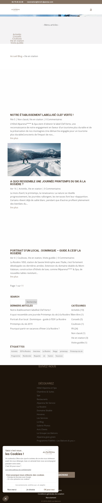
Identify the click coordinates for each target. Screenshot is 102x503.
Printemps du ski (76, 351)
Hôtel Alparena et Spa (47, 388)
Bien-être (75, 314)
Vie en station (17, 40)
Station (50, 356)
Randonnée (27, 356)
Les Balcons (56, 501)
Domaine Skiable (44, 410)
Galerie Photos (43, 425)
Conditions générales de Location (51, 494)
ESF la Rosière (25, 351)
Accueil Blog (16, 56)
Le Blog (40, 421)
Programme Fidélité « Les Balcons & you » (56, 440)
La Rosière (46, 351)
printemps (64, 351)
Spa (38, 395)
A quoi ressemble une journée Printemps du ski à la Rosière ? (48, 183)
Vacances (59, 356)
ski (44, 356)
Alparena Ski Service (46, 403)
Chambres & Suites (45, 391)
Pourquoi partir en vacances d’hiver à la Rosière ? (35, 328)
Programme (15, 356)
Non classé (23, 119)
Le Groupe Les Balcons (47, 433)
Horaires (41, 414)
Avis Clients (42, 429)
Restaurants (42, 399)
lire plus (14, 138)
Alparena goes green (46, 437)
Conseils (17, 36)
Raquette (37, 356)
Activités (17, 34)
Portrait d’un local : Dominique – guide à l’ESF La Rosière (45, 252)
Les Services (42, 418)
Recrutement (51, 497)
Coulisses (17, 38)
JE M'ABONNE (60, 474)
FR (72, 328)
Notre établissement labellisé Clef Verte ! (41, 114)
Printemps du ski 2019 (21, 324)
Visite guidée (17, 42)
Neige (55, 351)
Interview (36, 351)
